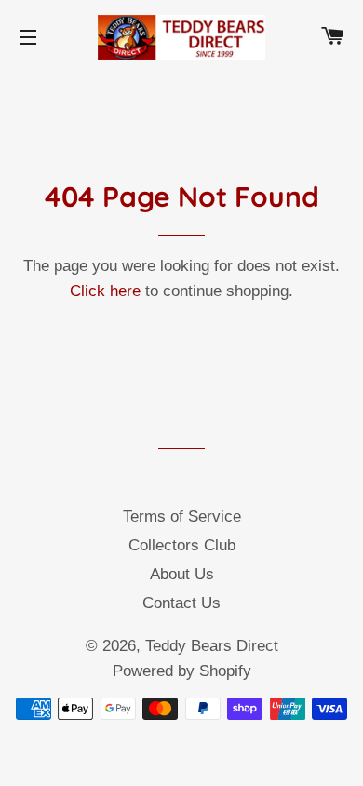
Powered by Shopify (182, 671)
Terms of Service (182, 516)
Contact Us (181, 603)
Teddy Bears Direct (211, 646)
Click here (105, 291)
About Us (182, 574)
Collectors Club (181, 545)
